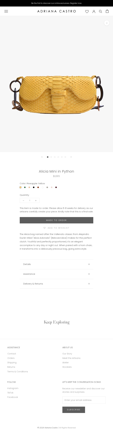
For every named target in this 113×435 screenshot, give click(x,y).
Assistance (29, 273)
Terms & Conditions (17, 371)
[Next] (71, 157)
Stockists (67, 367)
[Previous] (41, 157)
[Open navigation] (6, 11)
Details (27, 264)
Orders (11, 358)
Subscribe (73, 409)
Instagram (12, 388)
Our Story (67, 353)
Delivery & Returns (33, 283)
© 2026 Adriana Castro (47, 427)
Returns (11, 367)
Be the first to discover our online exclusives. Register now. (56, 3)
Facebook (12, 397)
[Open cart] (107, 11)
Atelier (65, 362)
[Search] (100, 11)
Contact (11, 353)
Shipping (11, 362)
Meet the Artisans (71, 358)
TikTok (10, 392)
